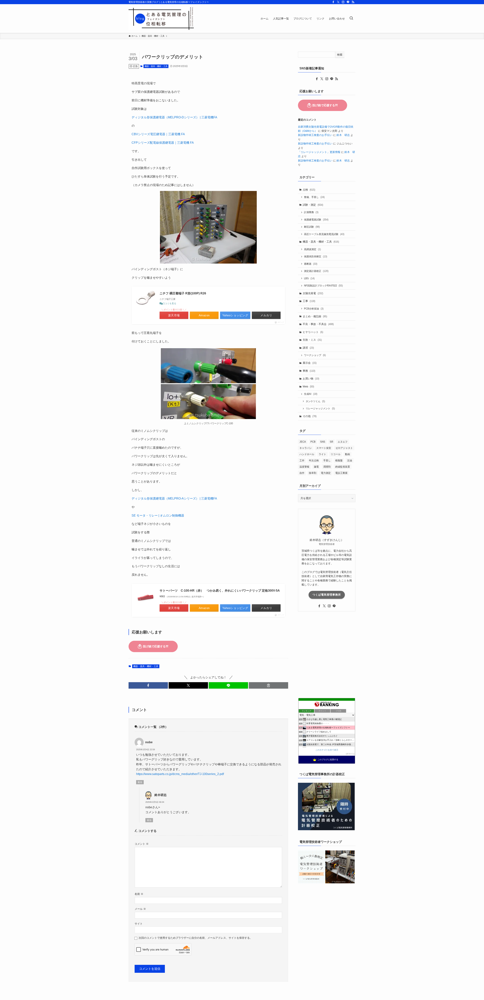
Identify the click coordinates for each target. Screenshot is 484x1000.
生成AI (310, 394)
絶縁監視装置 (342, 466)
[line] (348, 2)
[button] (148, 685)
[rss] (353, 2)
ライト (322, 454)
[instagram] (343, 2)
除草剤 (312, 473)
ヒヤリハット (313, 332)
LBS (309, 278)
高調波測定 (312, 249)
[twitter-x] (338, 2)
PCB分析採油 (313, 308)
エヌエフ (342, 441)
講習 (308, 347)
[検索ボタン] (351, 18)
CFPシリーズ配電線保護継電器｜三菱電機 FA (163, 142)
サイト (139, 923)
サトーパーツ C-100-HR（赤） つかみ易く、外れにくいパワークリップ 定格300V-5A (220, 590)
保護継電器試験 (316, 219)
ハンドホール (306, 454)
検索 (339, 54)
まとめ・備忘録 (315, 316)
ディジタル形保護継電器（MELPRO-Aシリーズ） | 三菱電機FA (174, 498)
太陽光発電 (313, 293)
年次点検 (314, 460)
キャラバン (305, 448)
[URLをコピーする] (268, 685)
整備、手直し (314, 197)
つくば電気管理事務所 (327, 594)
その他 (309, 416)
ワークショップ (315, 355)
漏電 (316, 466)
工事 (309, 301)
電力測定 (326, 473)
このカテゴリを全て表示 (326, 750)
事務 (309, 370)
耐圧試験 (312, 226)
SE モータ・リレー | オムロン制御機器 (158, 515)
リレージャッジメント (320, 408)
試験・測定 (313, 204)
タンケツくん (315, 401)
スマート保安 (323, 448)
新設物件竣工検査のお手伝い (315, 135)
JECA (302, 441)
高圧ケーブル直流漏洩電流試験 (324, 234)
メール (140, 908)
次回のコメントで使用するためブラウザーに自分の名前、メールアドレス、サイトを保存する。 (195, 937)
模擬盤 (339, 460)
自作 (301, 473)
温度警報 (304, 466)
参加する (350, 754)
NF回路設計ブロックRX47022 (323, 285)
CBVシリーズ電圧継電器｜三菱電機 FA (158, 134)
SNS (322, 441)
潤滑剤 (327, 466)
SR (331, 441)
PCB (313, 441)
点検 (309, 189)
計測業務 (311, 212)
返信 (140, 782)
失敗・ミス (312, 339)
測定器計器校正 (316, 271)
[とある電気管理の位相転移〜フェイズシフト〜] (161, 18)
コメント (142, 843)
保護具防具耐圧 (315, 256)
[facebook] (333, 2)
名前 (139, 893)
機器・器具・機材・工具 (156, 66)
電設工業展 (341, 473)
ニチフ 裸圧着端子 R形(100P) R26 (183, 293)
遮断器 (310, 263)
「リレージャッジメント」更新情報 (319, 152)
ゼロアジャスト (344, 448)
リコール (336, 454)
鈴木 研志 (343, 135)
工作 (301, 460)
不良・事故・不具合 (318, 324)
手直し (327, 460)
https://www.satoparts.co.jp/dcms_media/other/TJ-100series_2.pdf (180, 774)
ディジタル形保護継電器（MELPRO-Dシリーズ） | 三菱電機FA (174, 117)
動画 (347, 454)
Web (308, 386)
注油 (349, 460)
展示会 (309, 362)
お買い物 (311, 378)
